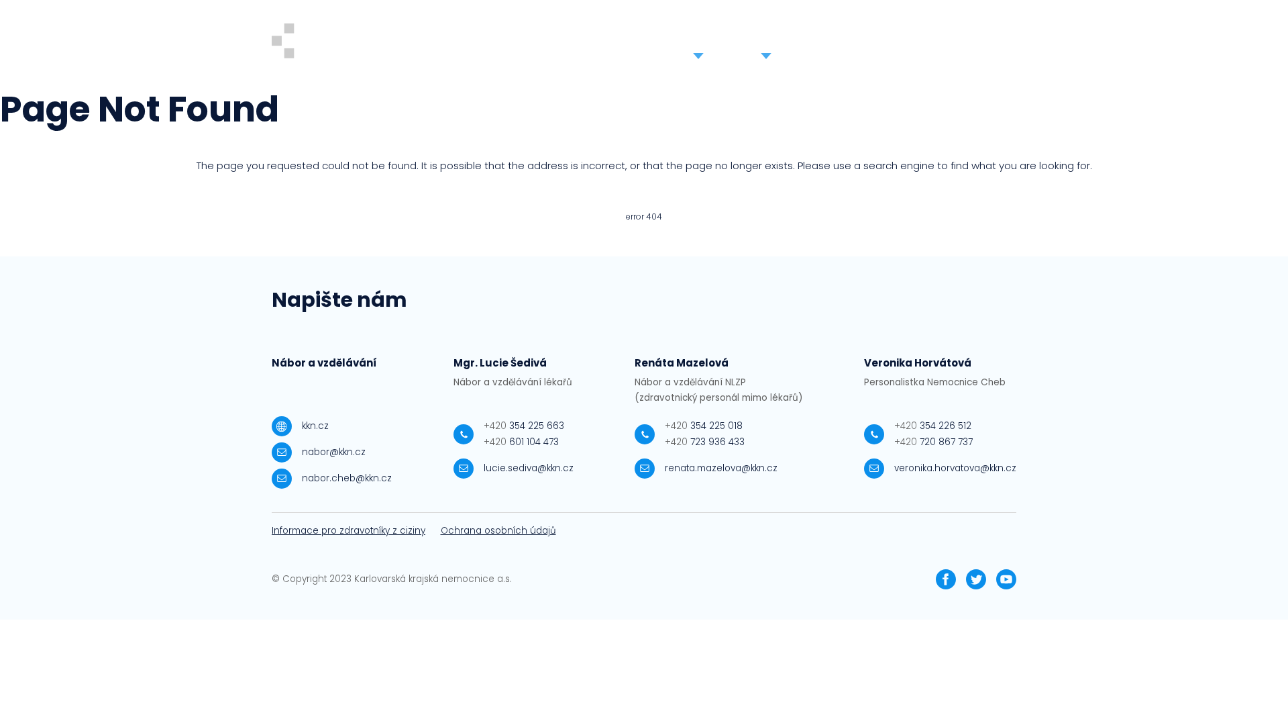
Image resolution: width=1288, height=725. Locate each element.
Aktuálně (833, 43)
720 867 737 (933, 442)
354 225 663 (524, 426)
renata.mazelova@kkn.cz (721, 468)
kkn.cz (315, 426)
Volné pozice (550, 43)
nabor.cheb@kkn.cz (347, 478)
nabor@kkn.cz (334, 452)
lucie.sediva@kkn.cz (529, 468)
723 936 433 (705, 442)
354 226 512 (932, 426)
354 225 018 (704, 426)
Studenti (697, 43)
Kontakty (984, 43)
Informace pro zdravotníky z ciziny (348, 530)
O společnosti (909, 43)
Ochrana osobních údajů (498, 530)
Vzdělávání (765, 43)
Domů (483, 43)
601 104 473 (521, 442)
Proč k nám (629, 43)
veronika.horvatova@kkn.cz (955, 468)
